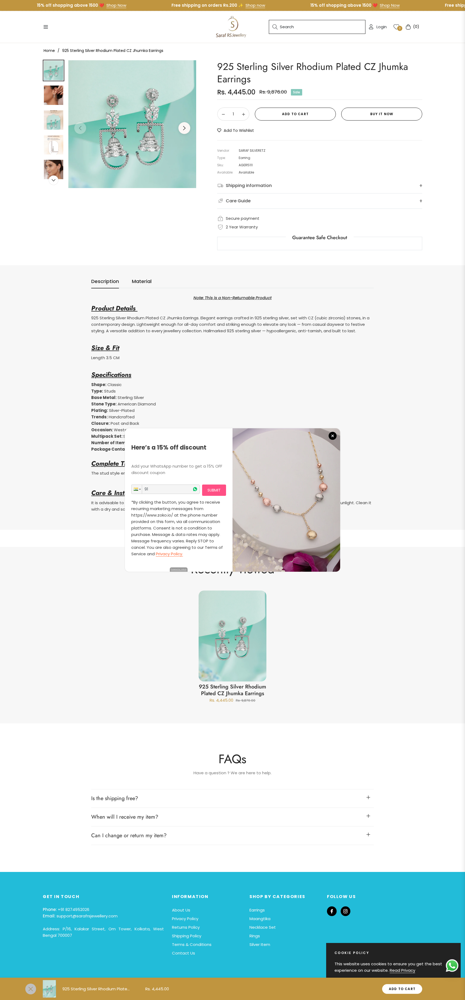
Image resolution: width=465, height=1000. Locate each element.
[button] (137, 489)
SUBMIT (214, 490)
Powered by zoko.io (178, 569)
